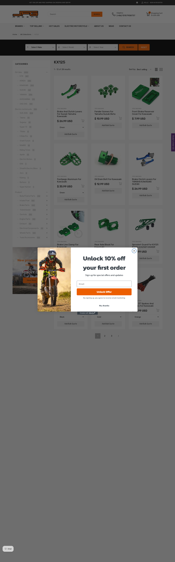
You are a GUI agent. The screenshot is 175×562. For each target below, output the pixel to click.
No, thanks (104, 305)
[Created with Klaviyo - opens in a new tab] (87, 313)
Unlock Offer (104, 292)
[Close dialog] (134, 251)
